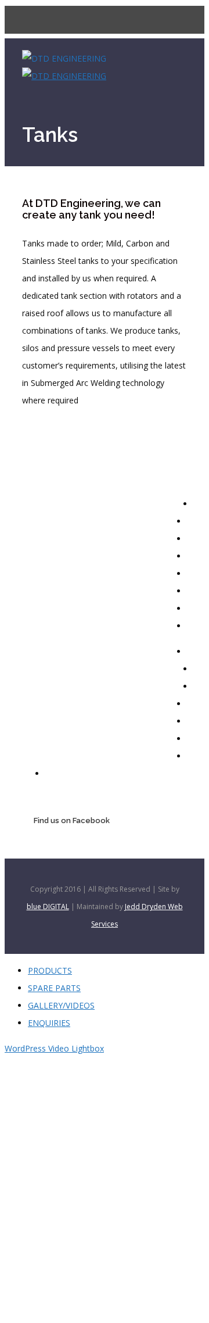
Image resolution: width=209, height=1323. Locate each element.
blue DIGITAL (48, 906)
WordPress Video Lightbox (54, 1048)
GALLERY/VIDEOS (61, 1005)
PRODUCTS (50, 970)
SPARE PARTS (54, 987)
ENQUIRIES (49, 1022)
